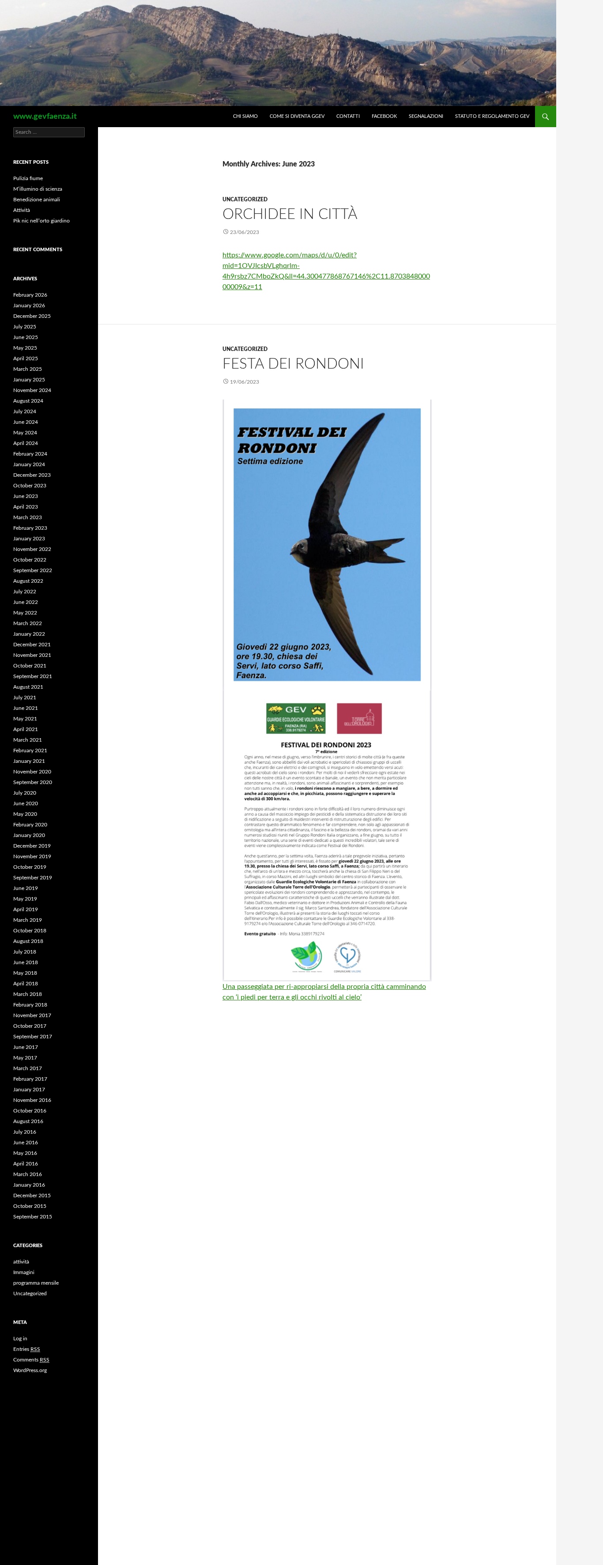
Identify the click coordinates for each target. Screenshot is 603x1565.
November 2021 (32, 655)
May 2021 (25, 718)
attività (21, 1261)
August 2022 (28, 581)
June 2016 (25, 1142)
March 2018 (27, 994)
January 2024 (29, 464)
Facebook (384, 116)
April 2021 (25, 729)
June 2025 (25, 337)
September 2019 (32, 877)
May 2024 (25, 432)
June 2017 (25, 1047)
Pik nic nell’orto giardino (41, 220)
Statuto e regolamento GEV (492, 116)
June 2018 (25, 962)
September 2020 (32, 782)
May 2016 (25, 1153)
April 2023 (25, 506)
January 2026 (29, 305)
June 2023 (25, 496)
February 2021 (30, 750)
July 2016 (24, 1132)
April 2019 (25, 909)
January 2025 (29, 379)
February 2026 (30, 295)
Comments (31, 1359)
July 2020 (24, 793)
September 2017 (32, 1036)
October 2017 (29, 1026)
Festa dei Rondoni (293, 364)
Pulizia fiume (28, 178)
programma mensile (36, 1283)
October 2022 (29, 559)
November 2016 (32, 1100)
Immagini (23, 1272)
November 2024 (32, 390)
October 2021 (29, 665)
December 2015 (32, 1195)
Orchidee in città (290, 214)
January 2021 (29, 761)
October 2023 (29, 485)
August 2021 (28, 687)
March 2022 (27, 623)
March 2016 (27, 1174)
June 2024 (25, 422)
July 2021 (24, 697)
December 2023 (32, 475)
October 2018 (29, 930)
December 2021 (32, 644)
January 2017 (29, 1089)
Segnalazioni (426, 116)
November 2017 (32, 1015)
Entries (26, 1349)
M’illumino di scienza (37, 189)
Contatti (348, 116)
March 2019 (27, 920)
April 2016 (25, 1163)
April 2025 (25, 358)
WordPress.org (30, 1370)
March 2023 (27, 517)
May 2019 (25, 898)
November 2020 (32, 771)
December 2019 (32, 845)
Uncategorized (245, 199)
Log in (20, 1338)
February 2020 (30, 824)
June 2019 (25, 888)
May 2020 (25, 814)
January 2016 (29, 1185)
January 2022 (29, 634)
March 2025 (27, 369)
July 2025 (24, 326)
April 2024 (25, 443)
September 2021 (32, 676)
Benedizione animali (36, 199)
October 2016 (29, 1110)
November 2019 (32, 856)
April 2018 (25, 983)
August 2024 (28, 401)
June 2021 (25, 708)
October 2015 (29, 1206)
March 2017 (27, 1068)
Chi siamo (245, 116)
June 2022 (25, 602)
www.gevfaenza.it (45, 117)
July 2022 (24, 591)
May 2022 (25, 612)
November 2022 (32, 549)
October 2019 (29, 867)
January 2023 (29, 538)
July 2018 (24, 951)
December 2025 (32, 316)
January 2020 (29, 835)
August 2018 (28, 941)
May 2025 (25, 348)
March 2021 (27, 740)
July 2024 (24, 411)
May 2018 (25, 973)
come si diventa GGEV (297, 116)
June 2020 (25, 803)
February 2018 (30, 1004)
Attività (21, 210)
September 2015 (32, 1216)
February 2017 (30, 1079)
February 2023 (30, 528)
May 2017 (25, 1057)
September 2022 (32, 570)
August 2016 (28, 1121)
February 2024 (30, 453)
